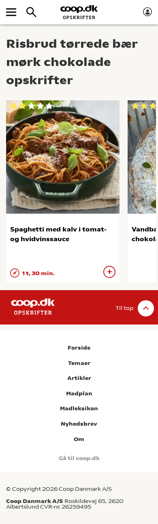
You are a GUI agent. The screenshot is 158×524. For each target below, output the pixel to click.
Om (79, 439)
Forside (79, 347)
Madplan (79, 393)
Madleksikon (79, 408)
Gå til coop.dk (79, 458)
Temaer (79, 363)
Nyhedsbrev (79, 423)
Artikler (79, 378)
